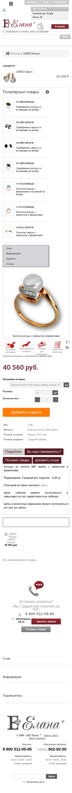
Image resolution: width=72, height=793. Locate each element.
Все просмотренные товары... (20, 560)
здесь (44, 485)
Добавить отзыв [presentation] (47, 460)
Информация (13, 253)
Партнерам (60, 2)
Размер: (8, 391)
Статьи (10, 264)
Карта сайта (51, 735)
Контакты (32, 2)
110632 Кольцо (11, 541)
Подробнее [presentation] (13, 451)
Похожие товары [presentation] (17, 460)
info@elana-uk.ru (35, 782)
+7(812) (51, 749)
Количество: (11, 398)
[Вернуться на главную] (8, 53)
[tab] (13, 451)
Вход (46, 2)
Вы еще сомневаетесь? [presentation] (44, 451)
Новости (10, 259)
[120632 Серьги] (9, 76)
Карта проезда (37, 738)
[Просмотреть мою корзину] (61, 13)
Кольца (16, 53)
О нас (9, 248)
